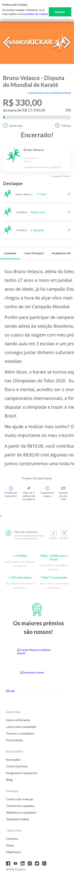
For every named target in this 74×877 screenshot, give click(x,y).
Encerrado (16, 125)
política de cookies (37, 13)
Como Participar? (34, 253)
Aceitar (60, 12)
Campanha (10, 253)
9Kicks (66, 125)
